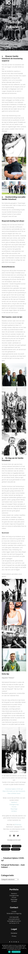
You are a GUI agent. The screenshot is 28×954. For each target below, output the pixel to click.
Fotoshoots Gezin (15, 849)
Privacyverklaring (16, 951)
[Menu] (14, 5)
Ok (9, 951)
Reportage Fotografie (15, 30)
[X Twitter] (19, 4)
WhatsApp (18, 824)
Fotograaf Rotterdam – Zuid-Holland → (13, 866)
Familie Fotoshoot (6, 846)
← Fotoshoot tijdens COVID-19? (12, 859)
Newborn (14, 802)
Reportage (14, 809)
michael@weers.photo (14, 921)
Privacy (14, 936)
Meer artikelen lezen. (14, 793)
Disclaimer (14, 933)
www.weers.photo (14, 919)
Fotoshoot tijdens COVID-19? (14, 789)
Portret (14, 807)
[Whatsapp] (26, 4)
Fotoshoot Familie (16, 846)
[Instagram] (22, 4)
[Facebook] (17, 4)
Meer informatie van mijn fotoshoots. (14, 791)
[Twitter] (18, 835)
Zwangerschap (14, 804)
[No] (26, 948)
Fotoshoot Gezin (5, 849)
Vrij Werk (14, 811)
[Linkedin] (24, 4)
